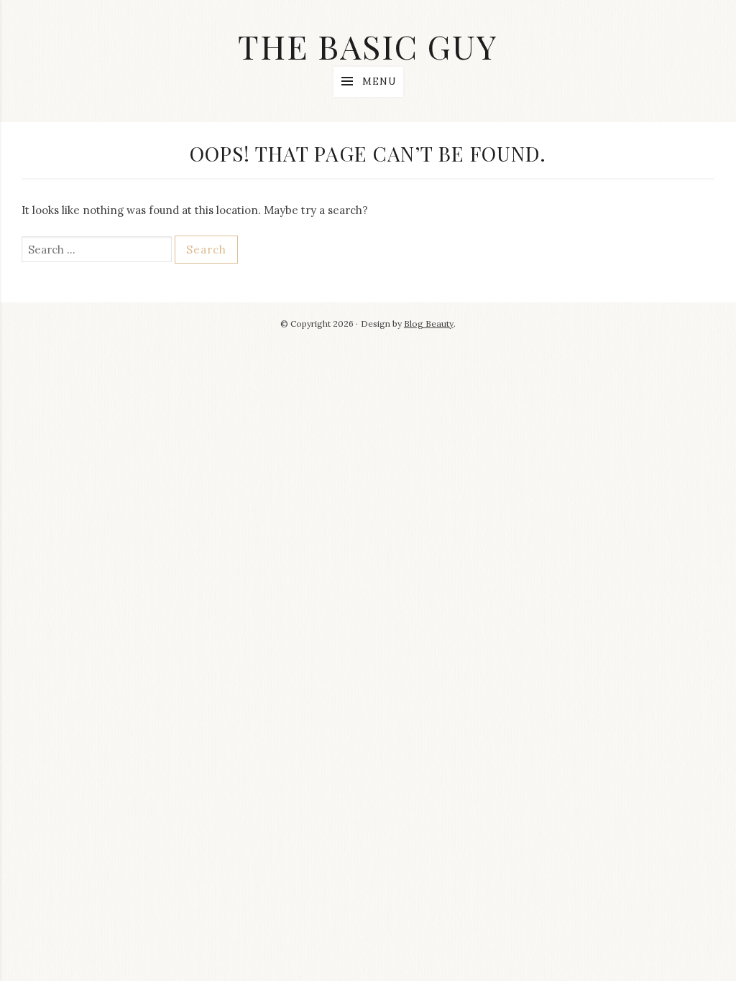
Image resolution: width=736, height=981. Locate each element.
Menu (379, 81)
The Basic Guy (368, 46)
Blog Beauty (429, 323)
